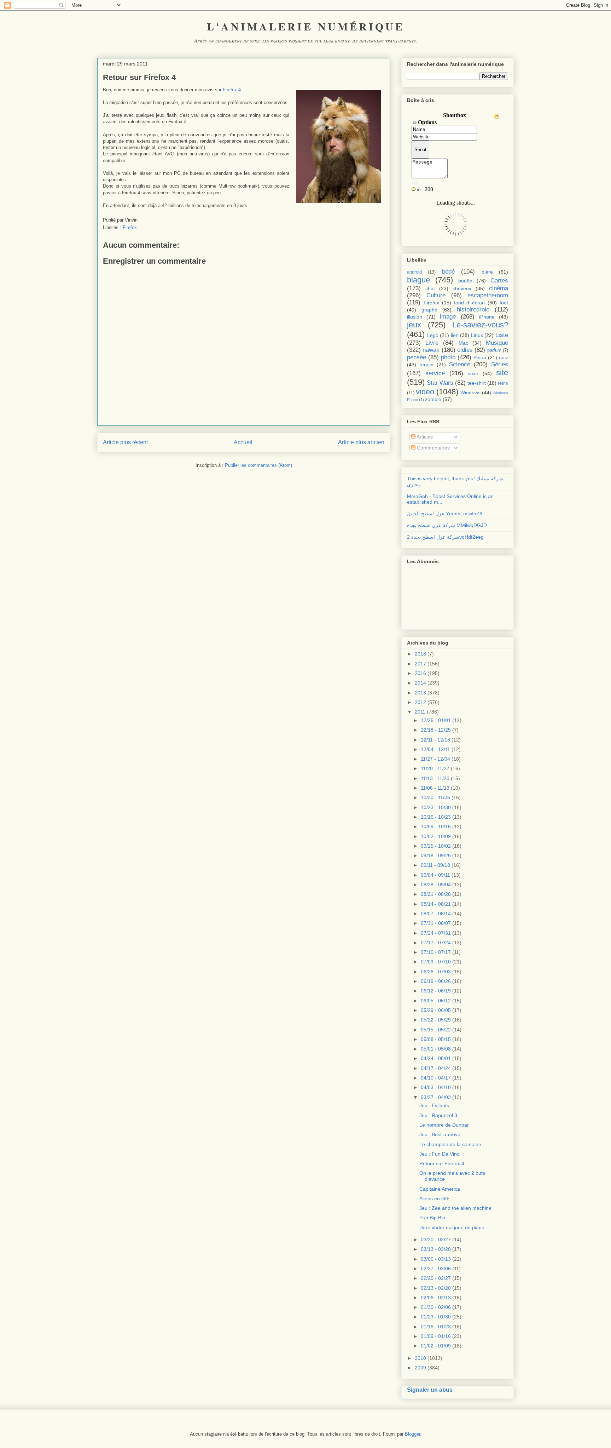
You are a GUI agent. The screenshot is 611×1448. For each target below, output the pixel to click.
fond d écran (469, 302)
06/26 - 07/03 (436, 971)
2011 (420, 712)
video (425, 391)
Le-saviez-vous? (480, 324)
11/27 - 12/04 (435, 759)
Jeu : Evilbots (434, 1105)
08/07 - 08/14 (436, 913)
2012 (420, 702)
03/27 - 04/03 (436, 1097)
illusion (414, 317)
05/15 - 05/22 (436, 1029)
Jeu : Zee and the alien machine (455, 1208)
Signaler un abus (430, 1389)
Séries (499, 364)
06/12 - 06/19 (436, 991)
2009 (420, 1367)
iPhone (487, 317)
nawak (431, 350)
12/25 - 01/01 (436, 720)
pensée (416, 357)
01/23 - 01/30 (436, 1317)
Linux (477, 335)
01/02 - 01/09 (436, 1346)
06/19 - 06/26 (436, 981)
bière (487, 272)
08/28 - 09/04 (436, 884)
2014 (420, 683)
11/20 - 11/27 (435, 768)
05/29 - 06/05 (436, 1010)
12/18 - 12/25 (436, 730)
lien (455, 335)
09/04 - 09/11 (435, 875)
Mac (463, 343)
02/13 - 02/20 (436, 1288)
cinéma (498, 288)
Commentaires (432, 448)
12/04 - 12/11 (435, 749)
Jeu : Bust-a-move (439, 1134)
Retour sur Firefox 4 (441, 1163)
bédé (448, 271)
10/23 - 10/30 (436, 807)
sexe (473, 373)
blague (418, 279)
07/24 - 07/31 (436, 933)
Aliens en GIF (434, 1198)
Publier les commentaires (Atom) (258, 465)
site (502, 372)
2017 (420, 663)
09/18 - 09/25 (436, 855)
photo (448, 357)
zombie (433, 399)
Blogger (412, 1434)
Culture (436, 295)
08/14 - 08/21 (436, 904)
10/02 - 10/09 (436, 836)
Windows (470, 392)
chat (430, 288)
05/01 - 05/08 (436, 1049)
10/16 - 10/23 (436, 817)
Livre (431, 342)
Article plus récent (125, 442)
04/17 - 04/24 (436, 1068)
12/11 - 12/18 (435, 740)
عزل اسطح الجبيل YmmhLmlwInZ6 (444, 513)
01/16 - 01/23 (436, 1326)
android (414, 272)
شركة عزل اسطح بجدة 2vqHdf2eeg (445, 537)
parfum (494, 350)
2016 (420, 673)
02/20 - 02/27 (436, 1278)
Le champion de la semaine (450, 1144)
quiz (503, 357)
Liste (501, 335)
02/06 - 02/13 (436, 1297)
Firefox (130, 227)
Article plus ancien (361, 442)
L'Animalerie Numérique (306, 26)
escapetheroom (487, 295)
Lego (432, 335)
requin (426, 364)
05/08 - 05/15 (436, 1039)
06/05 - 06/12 (436, 1000)
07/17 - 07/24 (436, 942)
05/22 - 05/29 (436, 1020)
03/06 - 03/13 (436, 1259)
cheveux (462, 288)
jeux (414, 324)
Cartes (499, 280)
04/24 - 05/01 (436, 1058)
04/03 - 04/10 (436, 1087)
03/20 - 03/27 (436, 1239)
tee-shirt (476, 383)
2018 (420, 654)
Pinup (479, 357)
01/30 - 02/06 (436, 1307)
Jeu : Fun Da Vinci (439, 1154)
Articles (424, 437)
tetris (503, 383)
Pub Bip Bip (432, 1217)
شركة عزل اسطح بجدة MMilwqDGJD (447, 525)
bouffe (465, 281)
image (448, 316)
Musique (497, 342)
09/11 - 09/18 (435, 865)
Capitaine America (439, 1189)
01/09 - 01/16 (436, 1336)
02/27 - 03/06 (436, 1268)
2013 (420, 693)
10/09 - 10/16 (436, 826)
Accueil (243, 442)
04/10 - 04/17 (436, 1078)
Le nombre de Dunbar (444, 1125)
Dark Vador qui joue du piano (451, 1227)
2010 (420, 1358)
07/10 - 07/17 (436, 952)
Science (459, 364)
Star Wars (440, 382)
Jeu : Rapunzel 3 (438, 1115)
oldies (465, 350)
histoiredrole (473, 309)
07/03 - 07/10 (436, 962)
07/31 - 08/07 (436, 923)
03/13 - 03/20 (436, 1249)
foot (504, 302)
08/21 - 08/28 (436, 894)
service (435, 373)
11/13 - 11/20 (435, 778)
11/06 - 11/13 (435, 788)
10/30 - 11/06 (435, 797)
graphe (429, 310)
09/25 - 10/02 (436, 846)
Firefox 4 (232, 89)
